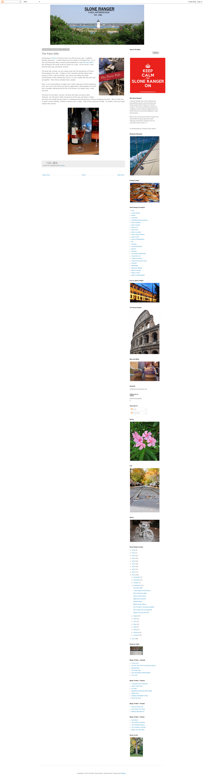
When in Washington (138, 275)
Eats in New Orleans (137, 234)
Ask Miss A (134, 720)
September (137, 585)
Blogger (123, 773)
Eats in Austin (135, 225)
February (136, 632)
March (135, 629)
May (135, 624)
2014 (133, 572)
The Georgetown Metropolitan (140, 673)
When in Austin (136, 270)
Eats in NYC (135, 237)
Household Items (136, 246)
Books (63, 165)
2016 (133, 566)
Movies (133, 249)
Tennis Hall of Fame (139, 596)
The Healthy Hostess (138, 725)
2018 (133, 561)
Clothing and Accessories (139, 220)
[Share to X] (52, 163)
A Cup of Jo (135, 663)
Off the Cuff (135, 693)
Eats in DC (134, 229)
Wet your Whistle (136, 268)
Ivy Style (134, 688)
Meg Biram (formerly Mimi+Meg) (141, 691)
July (134, 619)
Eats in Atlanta (136, 222)
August (135, 616)
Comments (136, 413)
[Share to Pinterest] (56, 163)
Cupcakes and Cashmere (139, 684)
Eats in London (136, 232)
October (136, 583)
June (135, 621)
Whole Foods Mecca (139, 604)
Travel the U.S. (136, 256)
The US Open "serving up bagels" (144, 607)
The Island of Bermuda (138, 253)
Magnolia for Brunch (139, 599)
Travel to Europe (136, 258)
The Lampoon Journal (138, 727)
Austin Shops (135, 213)
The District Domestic (138, 722)
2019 (133, 558)
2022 (133, 550)
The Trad (134, 675)
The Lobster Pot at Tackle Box (142, 610)
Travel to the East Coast (139, 261)
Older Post (120, 175)
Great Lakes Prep (137, 686)
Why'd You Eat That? (138, 730)
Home (84, 175)
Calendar (134, 218)
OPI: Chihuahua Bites (140, 593)
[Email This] (47, 163)
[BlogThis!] (50, 163)
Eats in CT (134, 227)
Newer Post (46, 175)
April (135, 627)
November (137, 580)
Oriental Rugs (137, 601)
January (136, 635)
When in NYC (135, 273)
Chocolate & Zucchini (138, 709)
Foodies (134, 244)
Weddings (134, 265)
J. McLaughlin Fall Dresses (141, 590)
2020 (133, 555)
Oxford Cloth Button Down (139, 696)
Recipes (134, 251)
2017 (133, 564)
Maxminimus (135, 668)
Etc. (132, 241)
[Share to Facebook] (54, 163)
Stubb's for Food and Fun (141, 612)
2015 (133, 569)
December (137, 577)
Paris (54, 58)
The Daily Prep (136, 670)
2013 (133, 575)
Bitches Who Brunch (137, 711)
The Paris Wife (88, 62)
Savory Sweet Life (137, 707)
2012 (133, 639)
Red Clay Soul (136, 698)
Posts (134, 409)
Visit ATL (134, 263)
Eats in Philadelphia (137, 239)
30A (132, 210)
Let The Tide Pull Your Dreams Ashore (143, 665)
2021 (133, 553)
